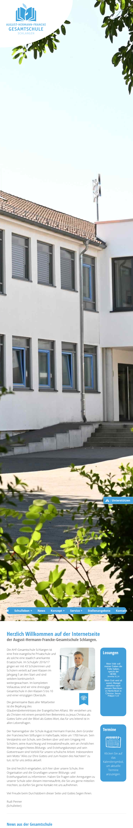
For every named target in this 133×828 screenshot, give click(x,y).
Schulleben (22, 611)
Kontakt (121, 611)
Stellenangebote (99, 611)
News (41, 611)
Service (75, 611)
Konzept (56, 611)
